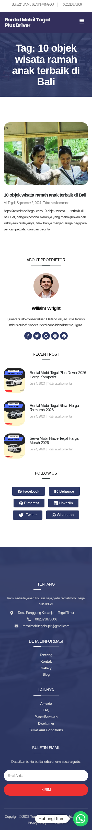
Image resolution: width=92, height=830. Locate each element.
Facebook (30, 491)
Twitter (31, 515)
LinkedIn (65, 503)
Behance (66, 491)
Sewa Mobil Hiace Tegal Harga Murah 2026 (54, 440)
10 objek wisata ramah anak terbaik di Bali (45, 195)
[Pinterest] (64, 336)
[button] (81, 21)
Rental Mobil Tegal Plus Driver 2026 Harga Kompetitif (58, 374)
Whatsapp (65, 515)
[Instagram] (55, 336)
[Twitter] (37, 336)
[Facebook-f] (28, 336)
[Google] (46, 336)
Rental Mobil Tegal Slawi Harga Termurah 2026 (54, 407)
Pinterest (31, 503)
